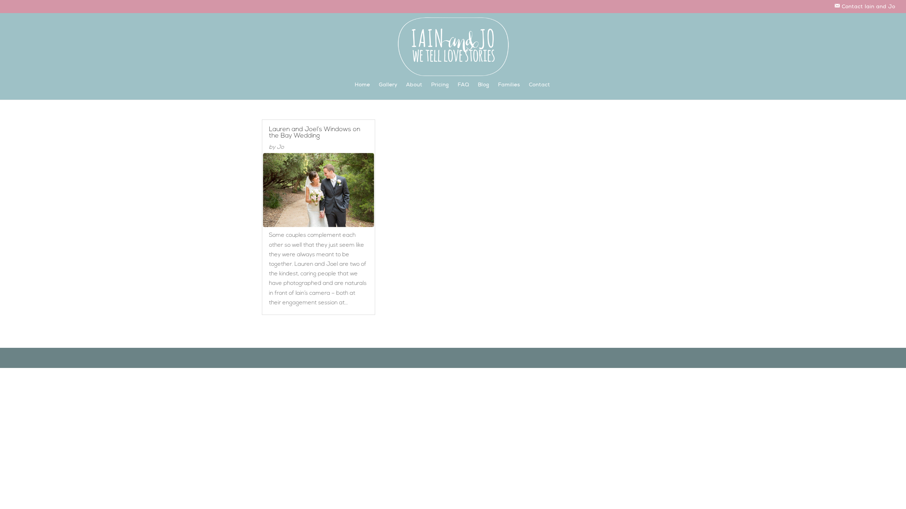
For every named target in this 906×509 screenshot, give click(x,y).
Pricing (440, 85)
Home (362, 85)
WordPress (343, 358)
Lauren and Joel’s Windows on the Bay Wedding (314, 133)
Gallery (388, 85)
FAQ (463, 85)
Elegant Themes (296, 358)
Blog (483, 85)
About (414, 85)
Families (509, 85)
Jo (280, 147)
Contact (539, 85)
